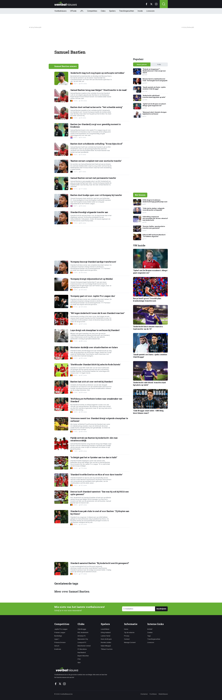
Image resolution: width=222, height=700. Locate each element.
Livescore (150, 11)
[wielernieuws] (82, 669)
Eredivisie (57, 649)
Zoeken (150, 632)
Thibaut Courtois (106, 649)
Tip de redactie (129, 632)
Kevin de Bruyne (106, 639)
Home (126, 629)
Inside (140, 11)
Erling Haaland (106, 632)
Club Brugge (82, 629)
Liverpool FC (82, 642)
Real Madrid (82, 652)
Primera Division (60, 642)
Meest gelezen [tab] (142, 64)
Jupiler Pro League (60, 629)
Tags (149, 636)
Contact (127, 639)
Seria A (56, 646)
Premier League (59, 632)
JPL (81, 11)
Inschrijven (161, 609)
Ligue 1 (56, 639)
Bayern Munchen (83, 656)
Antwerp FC (82, 636)
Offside (73, 11)
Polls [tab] (159, 64)
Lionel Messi (105, 629)
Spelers (112, 11)
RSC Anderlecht (83, 632)
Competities (92, 11)
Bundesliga (58, 636)
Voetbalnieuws (60, 11)
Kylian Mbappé (106, 646)
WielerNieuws (163, 694)
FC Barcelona (82, 649)
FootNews (153, 694)
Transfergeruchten (126, 11)
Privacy (126, 636)
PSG (79, 659)
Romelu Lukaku (106, 642)
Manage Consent (130, 642)
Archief (149, 629)
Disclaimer (144, 694)
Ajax (79, 662)
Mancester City (83, 639)
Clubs (103, 11)
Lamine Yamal (105, 636)
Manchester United (84, 646)
